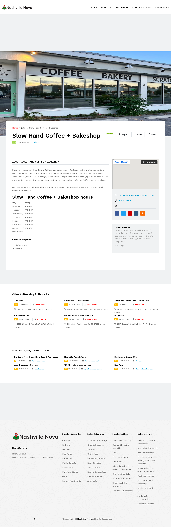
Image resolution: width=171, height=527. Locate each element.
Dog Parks (67, 454)
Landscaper (40, 369)
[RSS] (142, 213)
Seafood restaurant (144, 369)
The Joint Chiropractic (122, 490)
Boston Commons (145, 452)
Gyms (65, 476)
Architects (92, 481)
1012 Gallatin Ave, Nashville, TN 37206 (136, 195)
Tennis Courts (93, 467)
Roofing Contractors (96, 472)
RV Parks (66, 445)
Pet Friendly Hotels (96, 458)
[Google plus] (130, 213)
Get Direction (150, 162)
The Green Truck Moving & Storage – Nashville (146, 460)
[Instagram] (29, 519)
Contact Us (162, 7)
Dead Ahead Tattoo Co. (147, 448)
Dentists (66, 449)
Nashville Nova (84, 519)
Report (124, 134)
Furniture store (38, 361)
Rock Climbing (94, 463)
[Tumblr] (136, 213)
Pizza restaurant (92, 361)
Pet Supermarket (145, 476)
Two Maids (117, 461)
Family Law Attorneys (97, 440)
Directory (122, 7)
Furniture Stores (70, 472)
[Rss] (34, 519)
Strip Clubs (67, 467)
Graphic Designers (95, 445)
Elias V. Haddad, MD (121, 440)
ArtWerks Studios (145, 503)
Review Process (141, 7)
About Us (106, 7)
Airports (91, 449)
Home (94, 7)
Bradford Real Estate (122, 478)
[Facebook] (117, 213)
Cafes (23, 128)
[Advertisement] (75, 32)
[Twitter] (123, 213)
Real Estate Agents (96, 476)
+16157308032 (125, 200)
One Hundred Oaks (121, 474)
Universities (92, 454)
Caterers (66, 440)
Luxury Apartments (71, 481)
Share (139, 134)
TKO (114, 452)
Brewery (139, 361)
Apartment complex (93, 369)
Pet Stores (67, 458)
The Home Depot (120, 457)
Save (153, 134)
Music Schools (69, 463)
